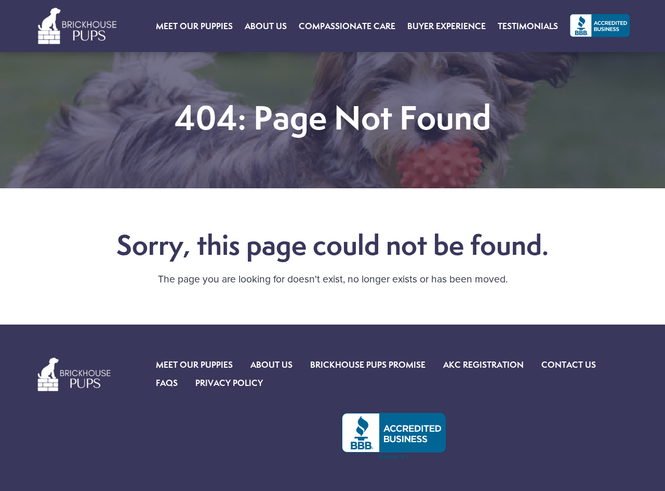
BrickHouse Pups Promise (367, 364)
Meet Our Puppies (194, 364)
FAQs (167, 383)
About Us (271, 364)
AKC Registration (483, 364)
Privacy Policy (229, 383)
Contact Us (568, 364)
